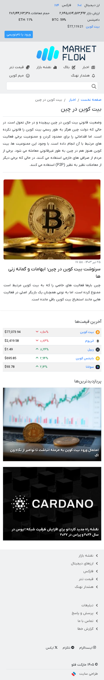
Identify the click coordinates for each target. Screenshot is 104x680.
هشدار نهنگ (81, 75)
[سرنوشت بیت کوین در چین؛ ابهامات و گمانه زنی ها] (52, 219)
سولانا (90, 367)
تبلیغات (87, 605)
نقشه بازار (44, 67)
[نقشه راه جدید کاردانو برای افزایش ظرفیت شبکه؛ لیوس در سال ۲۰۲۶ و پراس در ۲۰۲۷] (52, 503)
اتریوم (89, 341)
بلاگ (67, 67)
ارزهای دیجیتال (82, 563)
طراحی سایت (88, 673)
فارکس (88, 571)
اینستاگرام (86, 648)
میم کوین (17, 75)
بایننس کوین (85, 358)
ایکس (50, 648)
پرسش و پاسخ (82, 613)
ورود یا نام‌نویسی (19, 34)
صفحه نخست (91, 99)
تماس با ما (85, 621)
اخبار (86, 67)
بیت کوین (93, 26)
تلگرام (67, 648)
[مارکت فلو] (66, 53)
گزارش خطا (85, 628)
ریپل (91, 349)
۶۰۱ (79, 5)
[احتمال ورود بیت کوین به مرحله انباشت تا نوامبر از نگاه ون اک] (52, 424)
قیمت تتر (17, 67)
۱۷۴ (57, 5)
